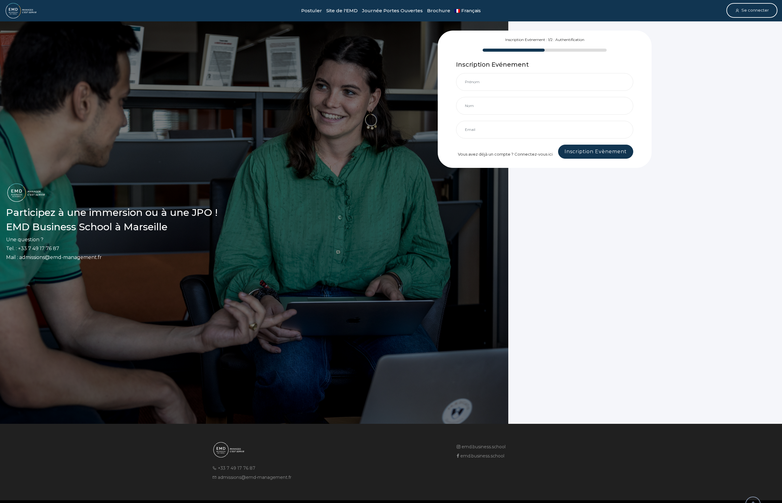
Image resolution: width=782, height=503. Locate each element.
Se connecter (755, 10)
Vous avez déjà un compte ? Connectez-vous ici (505, 154)
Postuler (311, 10)
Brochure (438, 10)
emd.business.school (483, 446)
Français (470, 10)
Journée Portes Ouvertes (392, 10)
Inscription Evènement (596, 151)
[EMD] (21, 10)
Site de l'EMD (342, 10)
